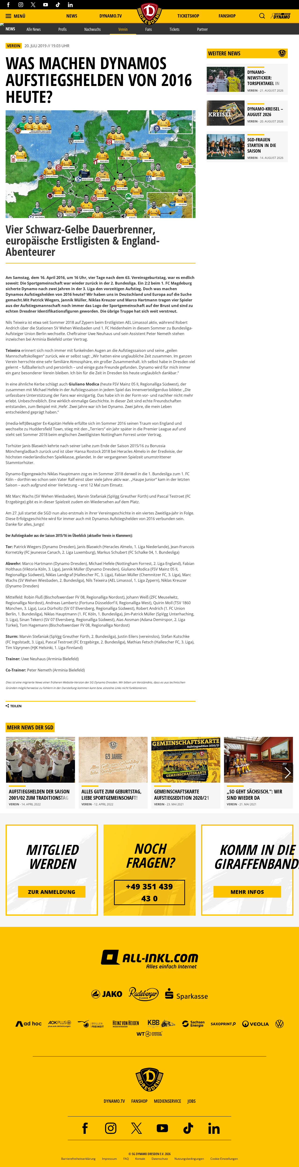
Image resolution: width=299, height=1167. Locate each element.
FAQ (126, 1159)
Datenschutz (160, 1159)
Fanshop (227, 16)
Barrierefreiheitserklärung (78, 1159)
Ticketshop (188, 16)
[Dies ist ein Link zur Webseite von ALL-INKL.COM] (150, 958)
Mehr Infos (247, 891)
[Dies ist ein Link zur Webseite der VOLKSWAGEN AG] (279, 1023)
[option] (40, 772)
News (71, 16)
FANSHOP (139, 1101)
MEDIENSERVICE (167, 1101)
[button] (262, 16)
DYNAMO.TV (111, 16)
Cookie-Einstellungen (224, 1159)
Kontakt (140, 1159)
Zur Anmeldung (51, 891)
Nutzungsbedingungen (189, 1159)
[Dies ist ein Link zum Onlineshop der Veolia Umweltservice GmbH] (255, 1023)
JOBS (192, 1101)
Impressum (109, 1159)
